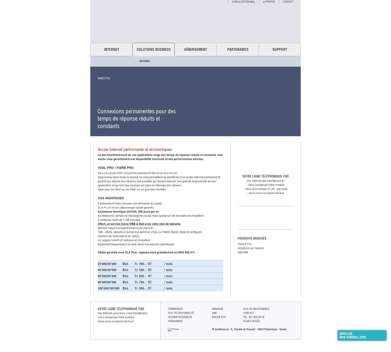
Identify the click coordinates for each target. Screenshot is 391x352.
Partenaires (237, 49)
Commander (175, 309)
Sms (214, 313)
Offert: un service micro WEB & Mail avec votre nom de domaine (139, 224)
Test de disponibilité (265, 218)
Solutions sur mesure (251, 248)
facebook (291, 309)
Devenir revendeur (180, 317)
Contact (288, 1)
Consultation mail (243, 1)
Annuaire (217, 309)
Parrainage (175, 321)
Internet (111, 49)
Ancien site (219, 317)
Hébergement (195, 49)
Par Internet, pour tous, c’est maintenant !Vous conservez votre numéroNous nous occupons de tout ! (123, 317)
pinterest (291, 322)
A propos (269, 1)
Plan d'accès (251, 321)
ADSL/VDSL (104, 74)
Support (279, 49)
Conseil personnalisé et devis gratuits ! (265, 157)
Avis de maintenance (256, 309)
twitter (291, 313)
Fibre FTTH (104, 78)
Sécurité (243, 252)
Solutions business (154, 49)
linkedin (291, 318)
